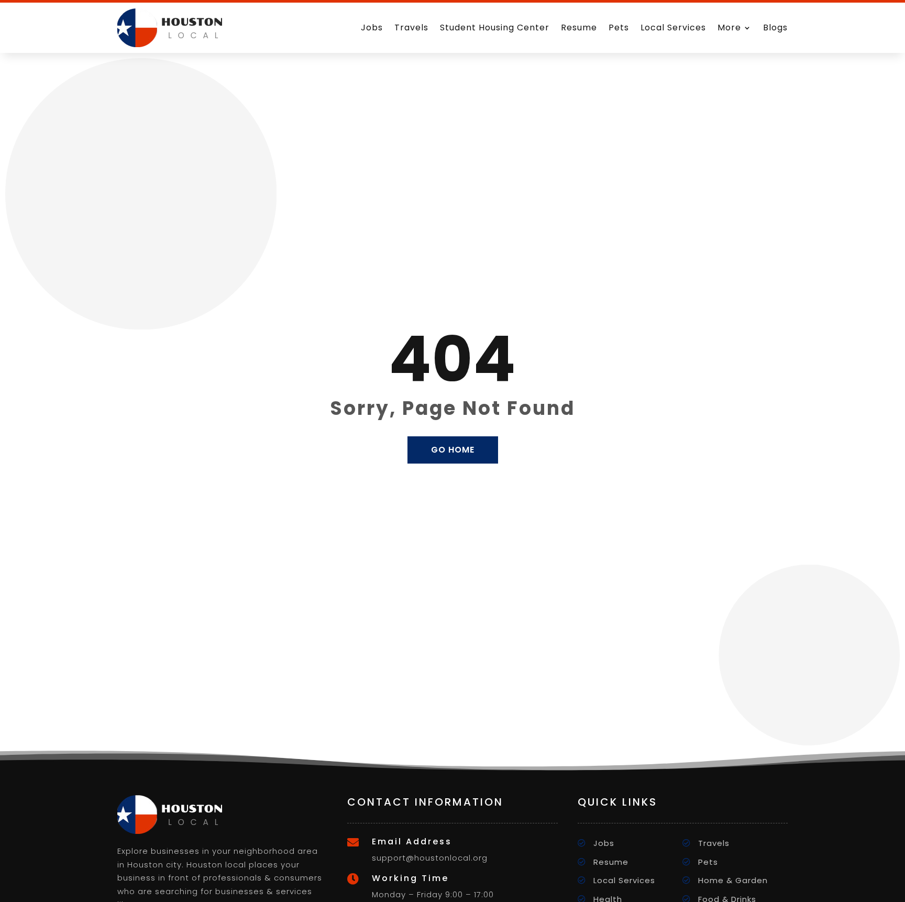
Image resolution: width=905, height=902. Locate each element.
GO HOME (452, 450)
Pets (619, 27)
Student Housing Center (494, 27)
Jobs (372, 27)
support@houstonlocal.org (430, 857)
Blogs (775, 27)
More (729, 27)
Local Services (673, 27)
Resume (579, 27)
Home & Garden (733, 880)
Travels (411, 27)
